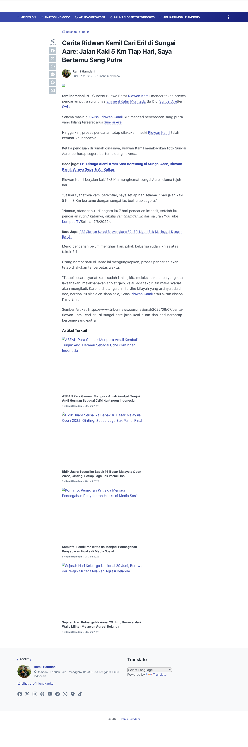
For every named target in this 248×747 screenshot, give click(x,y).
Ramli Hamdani (45, 667)
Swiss (66, 107)
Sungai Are (168, 101)
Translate (159, 674)
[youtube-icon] (50, 694)
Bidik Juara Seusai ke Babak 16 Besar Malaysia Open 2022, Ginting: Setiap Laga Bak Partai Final (101, 474)
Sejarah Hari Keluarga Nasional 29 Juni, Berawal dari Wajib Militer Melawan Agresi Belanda (101, 624)
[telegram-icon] (57, 694)
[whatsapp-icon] (65, 694)
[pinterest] (52, 82)
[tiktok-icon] (80, 694)
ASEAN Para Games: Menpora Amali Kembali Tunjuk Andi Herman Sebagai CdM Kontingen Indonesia (101, 398)
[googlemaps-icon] (72, 694)
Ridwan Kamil (139, 96)
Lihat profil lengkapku (37, 683)
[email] (52, 90)
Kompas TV (71, 222)
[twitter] (52, 58)
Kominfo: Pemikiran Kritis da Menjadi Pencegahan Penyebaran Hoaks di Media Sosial (99, 549)
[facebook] (52, 50)
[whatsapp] (52, 66)
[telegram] (52, 74)
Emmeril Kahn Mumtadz (126, 101)
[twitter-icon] (27, 694)
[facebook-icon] (19, 694)
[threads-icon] (42, 694)
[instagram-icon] (35, 694)
